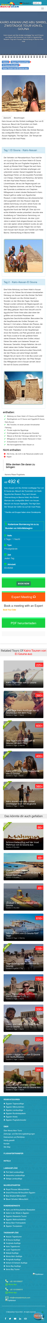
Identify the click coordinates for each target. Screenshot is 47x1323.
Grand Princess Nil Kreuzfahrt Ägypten (20, 1192)
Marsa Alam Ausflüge (14, 1256)
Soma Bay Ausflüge (13, 1266)
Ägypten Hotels (11, 1116)
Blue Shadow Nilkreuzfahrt (16, 1196)
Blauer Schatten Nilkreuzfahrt (17, 1199)
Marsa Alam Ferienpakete (16, 1223)
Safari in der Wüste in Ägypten (17, 1213)
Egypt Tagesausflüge (20, 62)
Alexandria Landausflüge (15, 1175)
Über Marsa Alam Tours (13, 1130)
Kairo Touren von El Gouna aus (15, 68)
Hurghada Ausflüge (13, 1243)
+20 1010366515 (16, 1289)
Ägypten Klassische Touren (16, 1216)
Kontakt (6, 1143)
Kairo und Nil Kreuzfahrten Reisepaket (20, 1209)
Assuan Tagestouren (14, 1236)
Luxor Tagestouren (13, 1249)
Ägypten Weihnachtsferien (16, 1219)
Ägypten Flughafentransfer (16, 1120)
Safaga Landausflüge (14, 1178)
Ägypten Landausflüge (14, 1110)
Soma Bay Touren (13, 1269)
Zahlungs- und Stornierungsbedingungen (19, 1134)
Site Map (7, 1147)
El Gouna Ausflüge (10, 65)
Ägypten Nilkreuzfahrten (15, 1107)
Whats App (12, 1284)
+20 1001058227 (16, 1281)
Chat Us (37, 1316)
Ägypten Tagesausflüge (15, 1103)
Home (5, 62)
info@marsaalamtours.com (20, 1297)
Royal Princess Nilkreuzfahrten (17, 1189)
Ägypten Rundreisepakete (16, 1113)
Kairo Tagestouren (13, 1246)
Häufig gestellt (9, 1140)
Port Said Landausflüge (15, 1172)
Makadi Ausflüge (12, 1253)
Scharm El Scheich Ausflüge (16, 1263)
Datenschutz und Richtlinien (14, 1137)
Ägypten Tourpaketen (14, 1226)
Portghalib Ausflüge (13, 1259)
